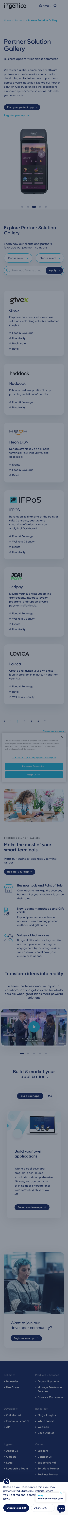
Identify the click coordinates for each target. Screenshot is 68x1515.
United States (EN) (16, 1508)
